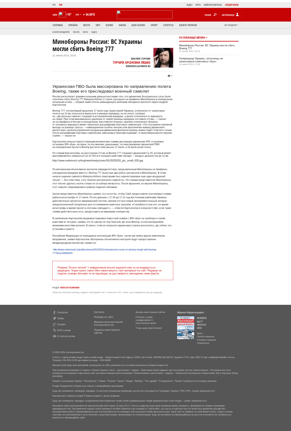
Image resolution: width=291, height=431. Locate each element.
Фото (85, 31)
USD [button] (78, 14)
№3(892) (202, 318)
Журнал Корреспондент (190, 312)
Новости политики (69, 287)
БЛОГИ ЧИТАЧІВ (188, 25)
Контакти (99, 312)
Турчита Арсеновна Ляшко (131, 62)
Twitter (60, 318)
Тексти (76, 31)
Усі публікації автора (192, 37)
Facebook (62, 312)
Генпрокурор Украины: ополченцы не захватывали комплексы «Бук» (201, 60)
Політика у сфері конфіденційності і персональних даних (146, 320)
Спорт (154, 25)
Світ (98, 25)
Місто (86, 25)
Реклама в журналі (206, 340)
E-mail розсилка (66, 336)
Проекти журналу (205, 336)
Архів (199, 333)
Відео (94, 31)
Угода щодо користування (149, 328)
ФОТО (198, 5)
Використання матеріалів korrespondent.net (108, 323)
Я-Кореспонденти (60, 31)
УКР (61, 5)
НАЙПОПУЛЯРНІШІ (213, 5)
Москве (77, 121)
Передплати (203, 343)
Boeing (75, 99)
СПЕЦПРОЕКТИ (232, 5)
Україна (73, 25)
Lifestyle (168, 25)
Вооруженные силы (153, 96)
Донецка (66, 116)
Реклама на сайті (103, 317)
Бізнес (109, 25)
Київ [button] (55, 14)
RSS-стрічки (64, 330)
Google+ (62, 324)
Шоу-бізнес (138, 25)
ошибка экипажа (113, 127)
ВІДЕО (189, 5)
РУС (54, 5)
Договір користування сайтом (150, 312)
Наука (122, 25)
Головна (57, 25)
